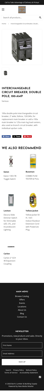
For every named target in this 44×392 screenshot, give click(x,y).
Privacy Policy (18, 370)
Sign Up (22, 362)
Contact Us (22, 317)
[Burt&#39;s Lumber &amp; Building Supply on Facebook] (40, 377)
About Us (22, 310)
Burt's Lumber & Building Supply (24, 384)
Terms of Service (10, 373)
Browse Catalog (22, 296)
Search (8, 370)
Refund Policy (31, 370)
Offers (22, 299)
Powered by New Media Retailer (21, 386)
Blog (22, 313)
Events (22, 303)
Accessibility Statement (29, 373)
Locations (22, 306)
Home (4, 24)
